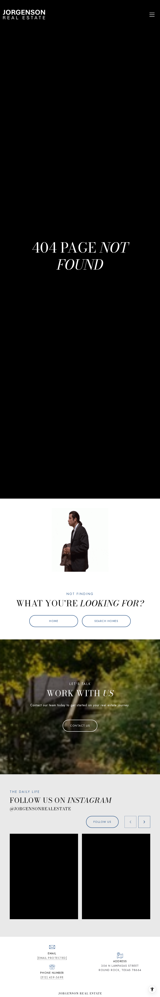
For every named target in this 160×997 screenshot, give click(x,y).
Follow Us (102, 822)
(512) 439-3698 (52, 977)
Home (53, 621)
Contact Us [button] (80, 726)
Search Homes (106, 621)
